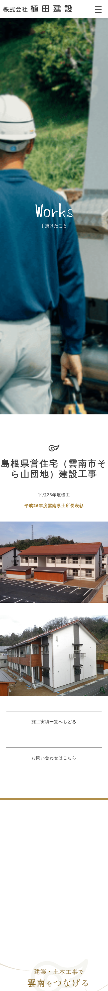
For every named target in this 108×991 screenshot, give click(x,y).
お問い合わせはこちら (54, 757)
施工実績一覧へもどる (54, 721)
